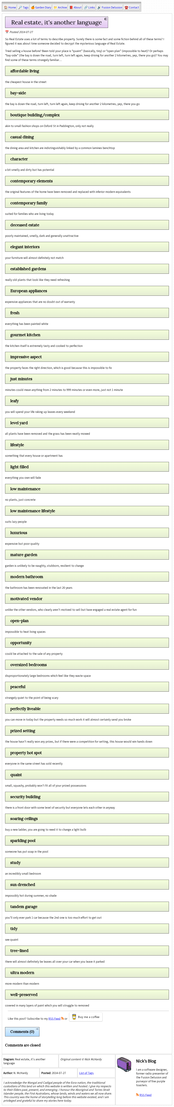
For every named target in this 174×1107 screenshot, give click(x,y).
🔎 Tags (23, 7)
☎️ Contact (132, 7)
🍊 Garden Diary (41, 7)
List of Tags (86, 1073)
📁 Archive (60, 7)
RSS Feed (54, 1019)
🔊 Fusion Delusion (109, 7)
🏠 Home (10, 7)
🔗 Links (89, 7)
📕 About (75, 7)
